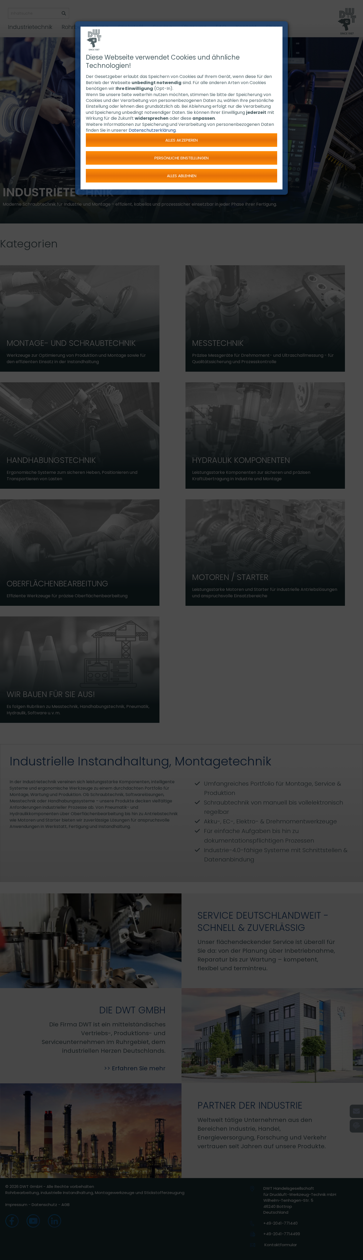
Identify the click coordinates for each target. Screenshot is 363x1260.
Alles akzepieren (181, 140)
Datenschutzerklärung (152, 130)
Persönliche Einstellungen (181, 158)
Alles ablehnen (181, 176)
